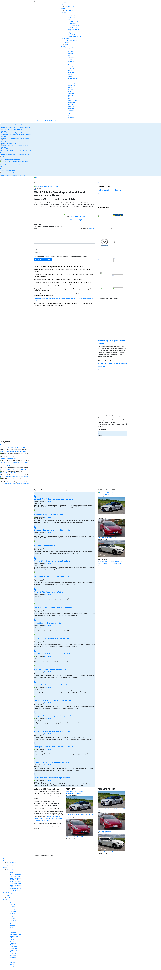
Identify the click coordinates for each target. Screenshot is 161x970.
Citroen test (71, 57)
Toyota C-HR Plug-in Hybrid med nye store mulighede (14, 462)
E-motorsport (65, 38)
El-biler (63, 46)
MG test (70, 87)
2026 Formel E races (73, 31)
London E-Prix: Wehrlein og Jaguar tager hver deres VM (15, 127)
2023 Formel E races (73, 25)
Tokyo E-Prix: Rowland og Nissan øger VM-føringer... (54, 731)
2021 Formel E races (73, 21)
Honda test (71, 68)
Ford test (70, 67)
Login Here (92, 228)
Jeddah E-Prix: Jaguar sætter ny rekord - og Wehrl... (53, 607)
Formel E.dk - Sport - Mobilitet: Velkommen (48, 120)
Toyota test (71, 112)
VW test (70, 116)
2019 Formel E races (73, 18)
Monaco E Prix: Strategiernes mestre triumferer (13, 149)
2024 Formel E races (73, 27)
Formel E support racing (71, 40)
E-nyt (62, 4)
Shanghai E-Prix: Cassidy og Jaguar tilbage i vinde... (53, 716)
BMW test (70, 53)
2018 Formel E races (73, 16)
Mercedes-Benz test (73, 84)
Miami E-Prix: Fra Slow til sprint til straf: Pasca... (52, 762)
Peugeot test (71, 97)
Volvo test (71, 114)
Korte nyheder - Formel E (74, 35)
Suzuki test (71, 108)
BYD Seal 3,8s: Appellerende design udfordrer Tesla (14, 455)
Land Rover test (72, 78)
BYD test (70, 55)
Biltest (111, 436)
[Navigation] (58, 1)
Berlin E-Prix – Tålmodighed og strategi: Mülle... (52, 576)
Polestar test (71, 99)
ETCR (66, 44)
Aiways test (71, 50)
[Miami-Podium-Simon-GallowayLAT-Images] (46, 186)
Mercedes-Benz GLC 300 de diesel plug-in (11, 480)
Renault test (71, 102)
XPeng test (71, 117)
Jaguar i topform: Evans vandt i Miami (48, 623)
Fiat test (70, 65)
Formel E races (68, 14)
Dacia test (71, 61)
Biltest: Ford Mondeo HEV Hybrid (106, 558)
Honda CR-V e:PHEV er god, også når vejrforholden (14, 476)
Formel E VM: (104, 187)
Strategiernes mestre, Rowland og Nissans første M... (54, 747)
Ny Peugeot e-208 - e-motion (105, 494)
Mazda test (71, 82)
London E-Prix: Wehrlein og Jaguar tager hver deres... (54, 499)
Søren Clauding (39, 190)
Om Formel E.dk (69, 10)
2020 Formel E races (73, 20)
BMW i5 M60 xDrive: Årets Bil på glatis (10, 473)
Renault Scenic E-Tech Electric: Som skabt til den (13, 447)
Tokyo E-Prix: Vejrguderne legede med (11, 133)
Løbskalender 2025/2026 (109, 190)
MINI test (70, 89)
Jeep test (70, 74)
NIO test (70, 91)
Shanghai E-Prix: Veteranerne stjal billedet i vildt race (15, 138)
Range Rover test (72, 100)
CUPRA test (71, 59)
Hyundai (70, 70)
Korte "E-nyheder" (69, 6)
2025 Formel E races (73, 29)
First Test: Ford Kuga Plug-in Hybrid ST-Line (109, 563)
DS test (70, 63)
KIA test (70, 76)
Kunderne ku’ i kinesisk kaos (8, 143)
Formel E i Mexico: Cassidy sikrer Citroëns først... (52, 638)
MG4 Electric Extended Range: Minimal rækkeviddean (14, 483)
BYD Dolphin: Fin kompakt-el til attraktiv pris (11, 465)
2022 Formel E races (73, 23)
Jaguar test (71, 72)
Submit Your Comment (43, 259)
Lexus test (71, 80)
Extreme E (67, 42)
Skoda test (71, 104)
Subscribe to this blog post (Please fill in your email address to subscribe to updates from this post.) (61, 256)
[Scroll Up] (0, 969)
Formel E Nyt (68, 33)
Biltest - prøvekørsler (70, 48)
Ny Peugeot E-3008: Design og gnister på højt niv (13, 469)
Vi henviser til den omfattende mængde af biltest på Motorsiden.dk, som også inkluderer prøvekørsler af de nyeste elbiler (48, 818)
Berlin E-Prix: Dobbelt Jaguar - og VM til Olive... (52, 685)
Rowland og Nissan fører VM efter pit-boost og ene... (54, 778)
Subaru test (71, 106)
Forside (63, 8)
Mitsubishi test (72, 85)
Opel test (70, 95)
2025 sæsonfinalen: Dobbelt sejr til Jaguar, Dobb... (53, 669)
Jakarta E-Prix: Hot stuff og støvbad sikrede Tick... (53, 700)
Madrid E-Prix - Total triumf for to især (49, 592)
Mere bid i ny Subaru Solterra (8, 458)
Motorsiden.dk (54, 274)
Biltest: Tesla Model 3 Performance (107, 537)
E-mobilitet (64, 3)
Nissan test (71, 93)
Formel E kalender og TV (74, 36)
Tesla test (71, 110)
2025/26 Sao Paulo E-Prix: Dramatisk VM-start (52, 654)
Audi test (70, 51)
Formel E (63, 12)
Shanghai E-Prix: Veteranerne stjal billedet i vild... (52, 530)
